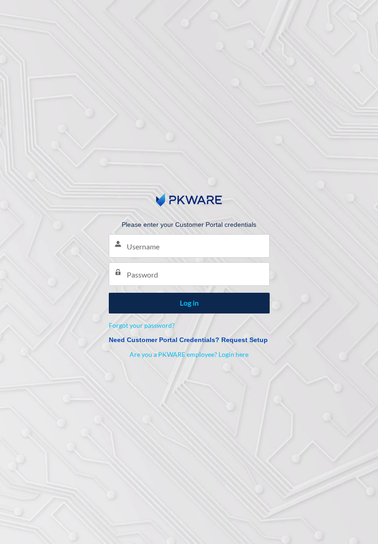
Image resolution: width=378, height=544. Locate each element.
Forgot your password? (142, 325)
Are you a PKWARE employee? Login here (189, 354)
